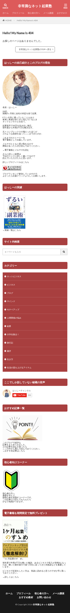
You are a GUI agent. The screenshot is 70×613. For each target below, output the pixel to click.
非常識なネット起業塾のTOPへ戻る (35, 49)
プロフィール (18, 13)
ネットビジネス (14, 276)
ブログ (10, 293)
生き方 (10, 359)
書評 (9, 351)
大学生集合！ (13, 334)
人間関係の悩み (14, 318)
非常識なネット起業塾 (35, 6)
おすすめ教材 (63, 13)
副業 (9, 326)
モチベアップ (13, 309)
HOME (8, 20)
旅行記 (10, 342)
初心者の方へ (34, 13)
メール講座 (48, 13)
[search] (64, 252)
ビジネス (11, 284)
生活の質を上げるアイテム (19, 367)
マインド (11, 301)
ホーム (6, 13)
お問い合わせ (44, 597)
